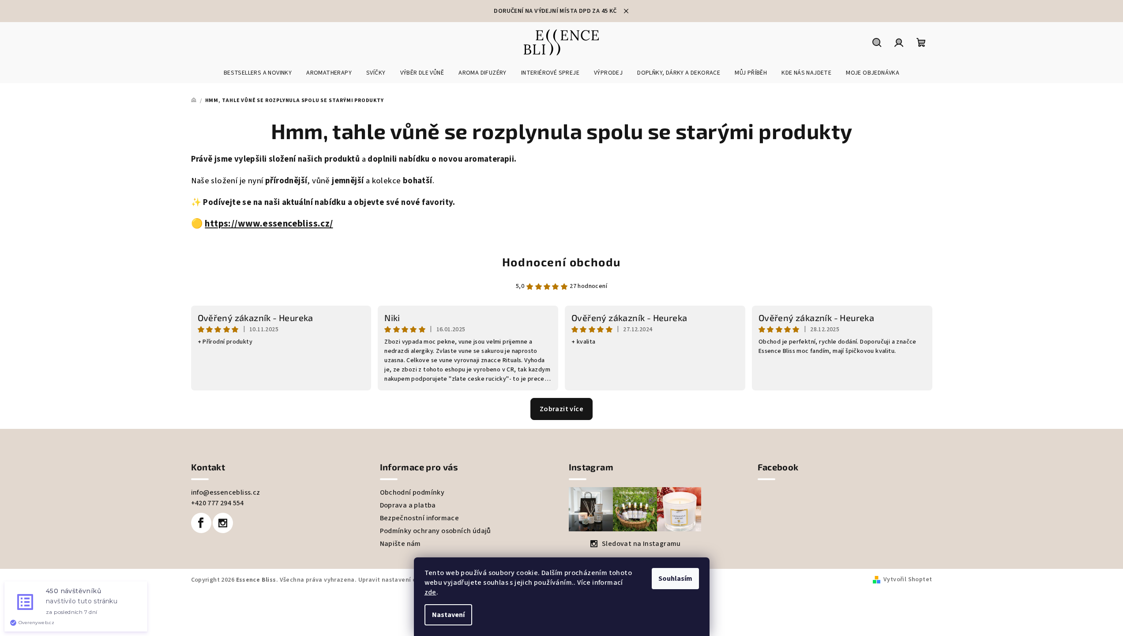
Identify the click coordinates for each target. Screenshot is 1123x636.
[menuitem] (258, 73)
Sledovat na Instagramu (641, 544)
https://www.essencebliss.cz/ (269, 224)
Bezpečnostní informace (419, 518)
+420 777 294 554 (217, 503)
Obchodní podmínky (412, 492)
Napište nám (400, 544)
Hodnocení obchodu (561, 262)
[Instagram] (223, 523)
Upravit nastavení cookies (396, 579)
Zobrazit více (561, 409)
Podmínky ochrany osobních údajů (435, 531)
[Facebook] (201, 523)
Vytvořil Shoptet (907, 579)
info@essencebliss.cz (225, 492)
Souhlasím (675, 578)
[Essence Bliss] (204, 224)
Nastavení (448, 615)
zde (430, 592)
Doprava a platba (408, 505)
